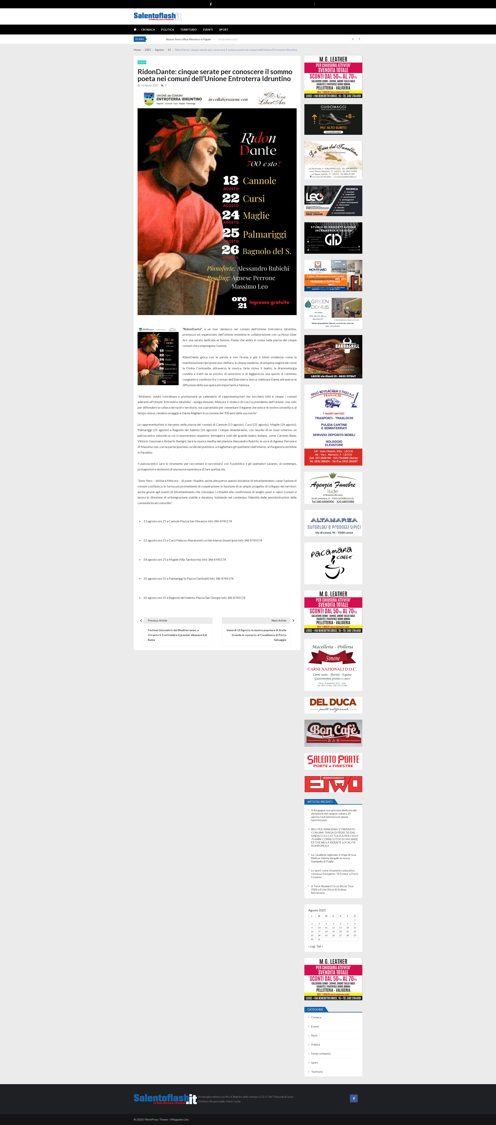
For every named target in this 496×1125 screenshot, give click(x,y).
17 (319, 931)
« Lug (311, 946)
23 (312, 935)
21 (347, 931)
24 (319, 935)
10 (319, 927)
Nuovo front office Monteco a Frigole (188, 39)
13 (340, 927)
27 (340, 935)
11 (326, 927)
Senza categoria (320, 1053)
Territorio (188, 29)
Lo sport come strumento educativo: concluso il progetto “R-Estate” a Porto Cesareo (334, 874)
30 (312, 939)
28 (347, 935)
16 (312, 931)
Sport (223, 29)
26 (333, 935)
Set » (320, 946)
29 (355, 935)
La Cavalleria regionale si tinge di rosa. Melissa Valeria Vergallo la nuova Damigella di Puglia (333, 858)
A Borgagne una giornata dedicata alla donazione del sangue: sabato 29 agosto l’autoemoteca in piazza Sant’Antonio (334, 815)
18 (326, 931)
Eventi (208, 29)
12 (333, 927)
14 (347, 927)
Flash (314, 1035)
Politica (167, 29)
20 (340, 931)
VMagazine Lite (179, 1119)
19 (333, 931)
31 (319, 939)
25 (326, 935)
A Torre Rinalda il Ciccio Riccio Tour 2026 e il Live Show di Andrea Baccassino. (332, 889)
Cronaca (148, 29)
